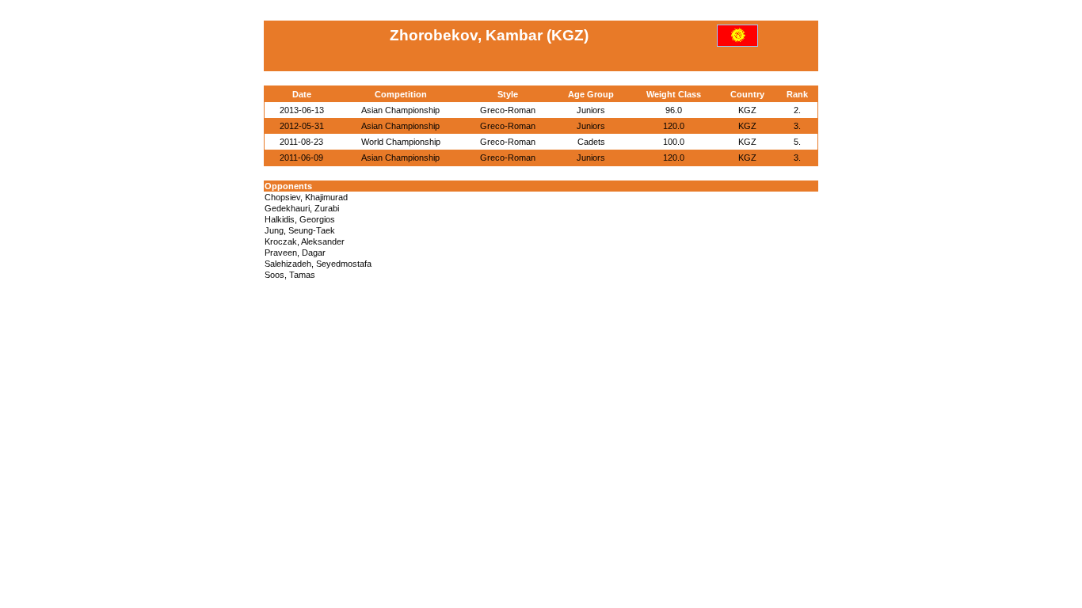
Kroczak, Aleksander (305, 241)
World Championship (400, 141)
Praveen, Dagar (295, 252)
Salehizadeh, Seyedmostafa (318, 263)
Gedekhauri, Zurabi (302, 208)
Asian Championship (400, 110)
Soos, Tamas (290, 274)
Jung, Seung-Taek (300, 230)
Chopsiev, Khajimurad (306, 197)
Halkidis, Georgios (300, 219)
